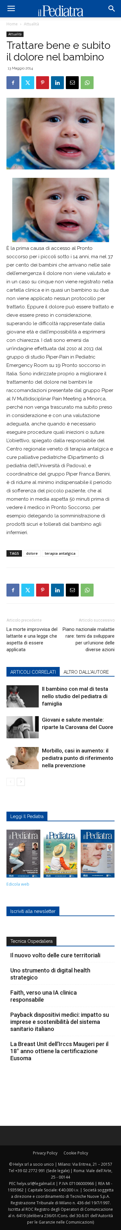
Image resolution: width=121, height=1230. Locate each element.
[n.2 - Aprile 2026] (60, 855)
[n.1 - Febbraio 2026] (98, 855)
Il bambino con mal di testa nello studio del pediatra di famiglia (75, 696)
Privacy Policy (45, 1153)
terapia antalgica (60, 553)
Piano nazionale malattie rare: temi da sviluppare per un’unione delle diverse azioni (89, 639)
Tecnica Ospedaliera (31, 941)
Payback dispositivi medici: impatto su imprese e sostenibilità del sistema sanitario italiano (59, 1021)
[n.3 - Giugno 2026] (23, 855)
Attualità (31, 24)
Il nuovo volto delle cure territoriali (56, 955)
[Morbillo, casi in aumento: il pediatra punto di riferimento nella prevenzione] (22, 758)
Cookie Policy (76, 1153)
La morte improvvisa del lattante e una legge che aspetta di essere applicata (31, 639)
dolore (32, 553)
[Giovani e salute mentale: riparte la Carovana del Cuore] (22, 727)
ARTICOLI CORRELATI (33, 672)
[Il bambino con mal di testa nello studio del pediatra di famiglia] (22, 696)
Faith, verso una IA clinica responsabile (43, 996)
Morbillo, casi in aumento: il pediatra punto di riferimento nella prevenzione (77, 758)
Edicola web (17, 884)
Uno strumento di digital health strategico (50, 974)
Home (12, 24)
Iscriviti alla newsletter (32, 911)
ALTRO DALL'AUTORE (86, 672)
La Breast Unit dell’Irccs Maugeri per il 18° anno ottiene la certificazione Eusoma (59, 1051)
